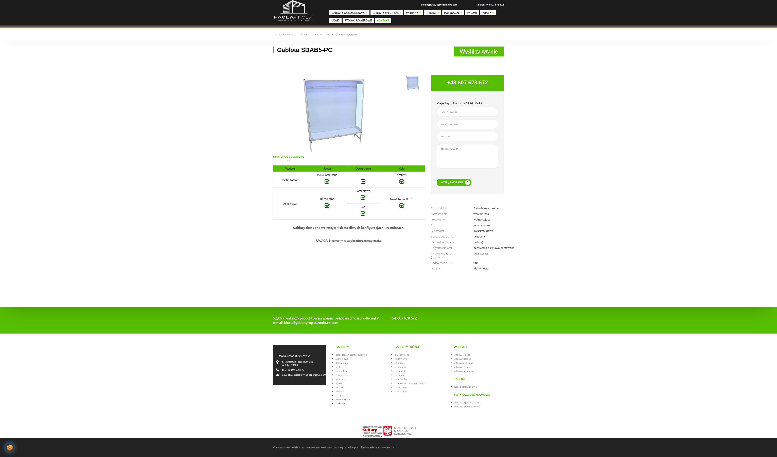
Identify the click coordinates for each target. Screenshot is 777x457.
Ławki (335, 20)
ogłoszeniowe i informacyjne (351, 354)
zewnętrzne (341, 374)
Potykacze (452, 12)
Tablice (431, 12)
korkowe (340, 403)
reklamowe (401, 358)
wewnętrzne (342, 370)
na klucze (400, 362)
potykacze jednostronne (467, 402)
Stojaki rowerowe (358, 20)
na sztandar (401, 379)
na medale (400, 374)
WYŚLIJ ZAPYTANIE (452, 182)
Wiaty (486, 12)
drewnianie (341, 362)
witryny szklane (462, 366)
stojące (339, 395)
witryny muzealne (463, 362)
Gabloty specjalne (386, 12)
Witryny (412, 12)
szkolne (339, 383)
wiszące (339, 391)
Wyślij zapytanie (479, 51)
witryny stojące (462, 354)
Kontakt (383, 20)
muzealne (340, 379)
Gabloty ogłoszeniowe (348, 12)
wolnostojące (342, 399)
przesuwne (401, 391)
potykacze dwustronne (466, 406)
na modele (400, 370)
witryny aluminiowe (464, 370)
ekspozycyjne (402, 354)
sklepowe (340, 387)
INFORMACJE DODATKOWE (288, 156)
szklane (339, 366)
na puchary (400, 366)
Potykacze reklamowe (472, 394)
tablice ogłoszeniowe (465, 386)
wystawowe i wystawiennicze (410, 383)
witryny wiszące (462, 358)
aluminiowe (341, 358)
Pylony (472, 12)
